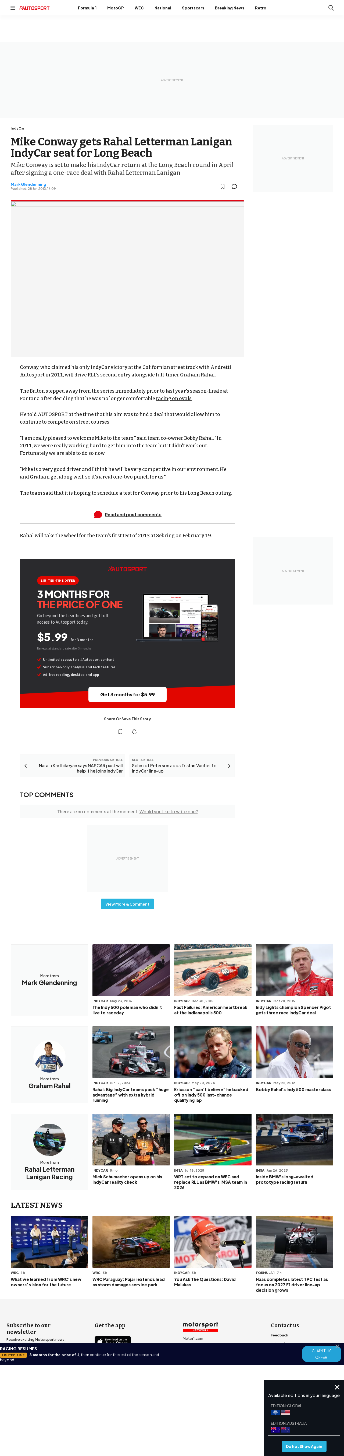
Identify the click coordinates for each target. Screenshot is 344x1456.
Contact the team (286, 1369)
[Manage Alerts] (134, 731)
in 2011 (54, 375)
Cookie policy (175, 1413)
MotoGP (115, 7)
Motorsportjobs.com (201, 1347)
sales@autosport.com (290, 1378)
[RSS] (145, 1388)
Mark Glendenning (28, 184)
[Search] (331, 7)
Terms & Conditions (142, 1413)
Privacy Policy (202, 1413)
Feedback (279, 1335)
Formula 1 (87, 7)
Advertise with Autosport (292, 1361)
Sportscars (193, 7)
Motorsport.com (197, 1355)
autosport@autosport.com (294, 1352)
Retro (260, 7)
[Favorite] (222, 186)
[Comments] (236, 186)
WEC (139, 7)
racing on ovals (174, 398)
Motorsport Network (161, 1420)
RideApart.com (196, 1373)
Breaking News (229, 7)
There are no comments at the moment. (127, 811)
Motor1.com (193, 1338)
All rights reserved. (198, 1420)
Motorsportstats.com (201, 1364)
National (163, 7)
